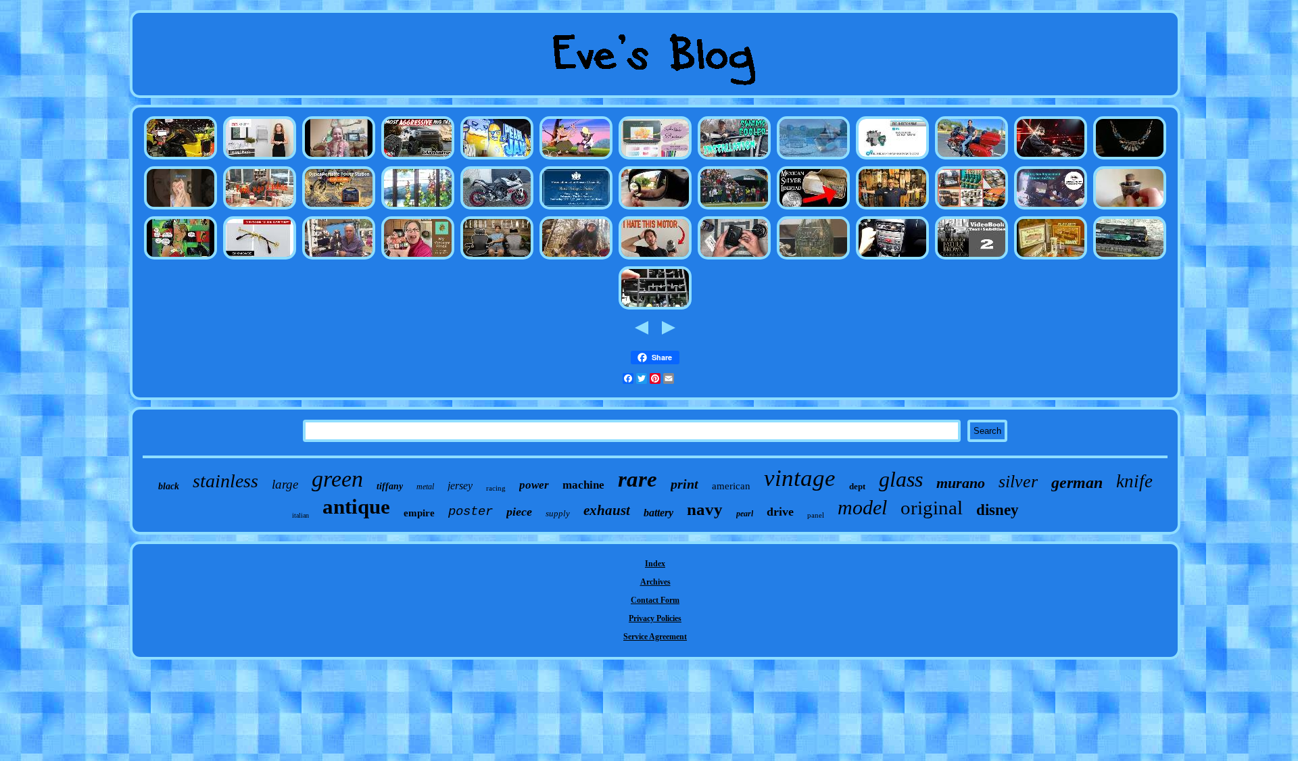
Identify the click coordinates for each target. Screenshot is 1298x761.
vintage (800, 478)
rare (637, 479)
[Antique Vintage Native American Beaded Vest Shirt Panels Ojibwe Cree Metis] (338, 259)
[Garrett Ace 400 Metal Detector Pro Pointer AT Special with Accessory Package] (576, 259)
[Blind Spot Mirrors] (655, 209)
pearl (744, 513)
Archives (655, 582)
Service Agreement (655, 636)
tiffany (390, 486)
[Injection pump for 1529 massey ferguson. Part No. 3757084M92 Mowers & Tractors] (892, 159)
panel (815, 515)
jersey (460, 485)
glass (901, 479)
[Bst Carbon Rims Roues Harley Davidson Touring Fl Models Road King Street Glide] (971, 159)
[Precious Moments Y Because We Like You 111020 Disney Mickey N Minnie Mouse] (180, 209)
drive (780, 511)
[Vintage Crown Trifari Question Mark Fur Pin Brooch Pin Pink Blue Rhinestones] (1129, 159)
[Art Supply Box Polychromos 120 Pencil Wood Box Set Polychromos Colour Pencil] (655, 159)
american (731, 486)
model (862, 507)
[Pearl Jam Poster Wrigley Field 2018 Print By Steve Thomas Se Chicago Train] (496, 159)
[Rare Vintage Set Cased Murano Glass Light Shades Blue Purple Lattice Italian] (259, 259)
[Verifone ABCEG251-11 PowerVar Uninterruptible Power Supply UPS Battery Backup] (338, 209)
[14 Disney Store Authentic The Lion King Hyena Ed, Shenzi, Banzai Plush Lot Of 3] (576, 159)
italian (300, 515)
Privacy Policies (655, 618)
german (1077, 482)
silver (1018, 481)
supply (558, 513)
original (931, 507)
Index (655, 563)
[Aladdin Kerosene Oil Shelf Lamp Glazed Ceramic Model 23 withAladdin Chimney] (1129, 209)
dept (857, 486)
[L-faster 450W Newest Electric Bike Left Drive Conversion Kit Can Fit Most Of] (655, 259)
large (285, 484)
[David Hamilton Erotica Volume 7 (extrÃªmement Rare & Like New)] (338, 159)
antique (356, 506)
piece (519, 511)
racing (496, 488)
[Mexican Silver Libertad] (813, 209)
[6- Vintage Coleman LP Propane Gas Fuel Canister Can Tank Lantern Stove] (259, 209)
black (168, 486)
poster (470, 511)
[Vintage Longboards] (892, 209)
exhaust (606, 510)
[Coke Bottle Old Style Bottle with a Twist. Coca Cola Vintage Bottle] (813, 259)
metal (425, 486)
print (684, 483)
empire (419, 513)
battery (658, 512)
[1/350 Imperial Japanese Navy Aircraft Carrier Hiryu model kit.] (655, 309)
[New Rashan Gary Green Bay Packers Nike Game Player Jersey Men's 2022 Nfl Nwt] (734, 209)
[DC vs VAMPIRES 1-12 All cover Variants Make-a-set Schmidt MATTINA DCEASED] (180, 259)
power (534, 484)
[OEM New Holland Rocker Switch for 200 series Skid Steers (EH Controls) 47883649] (180, 159)
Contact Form (655, 600)
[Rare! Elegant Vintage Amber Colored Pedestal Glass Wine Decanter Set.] (971, 259)
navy (705, 509)
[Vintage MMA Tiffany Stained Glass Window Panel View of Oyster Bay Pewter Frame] (417, 209)
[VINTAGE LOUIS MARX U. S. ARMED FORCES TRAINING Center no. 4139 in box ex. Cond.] (1050, 259)
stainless (225, 480)
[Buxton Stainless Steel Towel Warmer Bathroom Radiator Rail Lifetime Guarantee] (259, 159)
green (337, 478)
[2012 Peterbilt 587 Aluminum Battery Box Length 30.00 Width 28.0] (1050, 209)
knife (1134, 481)
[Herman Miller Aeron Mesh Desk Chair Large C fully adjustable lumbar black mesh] (496, 259)
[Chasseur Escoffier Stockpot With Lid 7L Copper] (971, 209)
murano (960, 482)
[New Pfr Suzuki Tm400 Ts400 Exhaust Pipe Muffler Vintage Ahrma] (496, 209)
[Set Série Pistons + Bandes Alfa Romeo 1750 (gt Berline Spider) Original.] (892, 259)
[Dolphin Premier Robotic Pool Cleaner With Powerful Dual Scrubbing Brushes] (813, 159)
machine (583, 484)
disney (997, 509)
